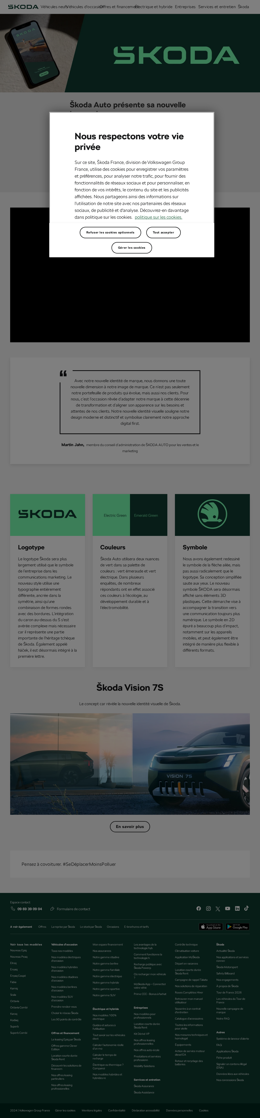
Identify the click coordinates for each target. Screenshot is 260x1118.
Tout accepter (163, 232)
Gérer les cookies (131, 247)
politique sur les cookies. (158, 217)
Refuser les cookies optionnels (110, 232)
